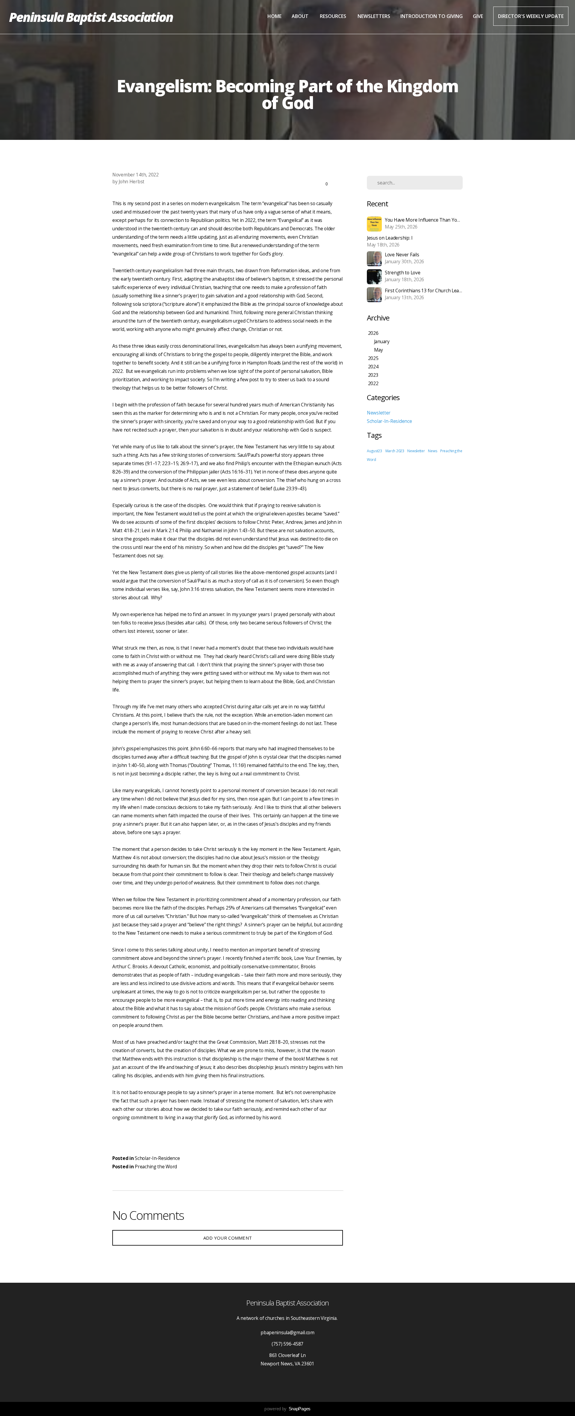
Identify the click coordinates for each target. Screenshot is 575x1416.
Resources (333, 16)
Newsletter (379, 413)
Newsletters (374, 16)
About (301, 16)
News (432, 450)
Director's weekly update (531, 16)
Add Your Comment (227, 1238)
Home (274, 16)
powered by (287, 1409)
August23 (374, 450)
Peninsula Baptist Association (91, 17)
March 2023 (394, 450)
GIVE (478, 16)
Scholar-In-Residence (157, 1158)
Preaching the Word (156, 1167)
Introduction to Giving (431, 16)
